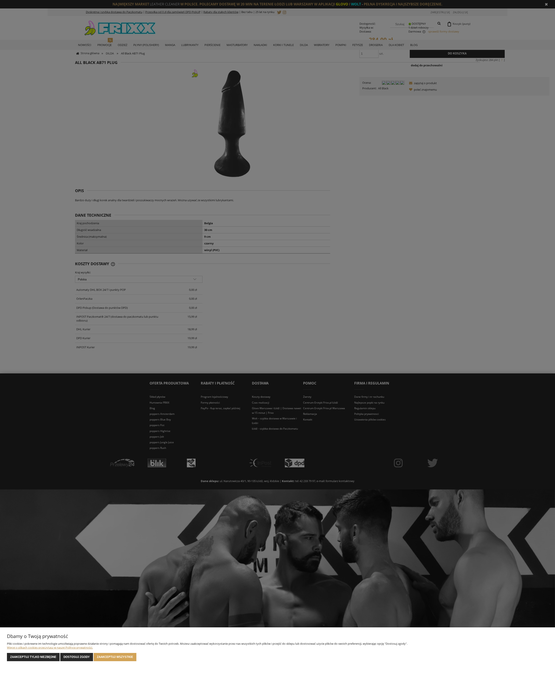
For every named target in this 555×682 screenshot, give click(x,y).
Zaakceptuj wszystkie (115, 657)
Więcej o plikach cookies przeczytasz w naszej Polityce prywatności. (50, 647)
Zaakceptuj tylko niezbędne (33, 657)
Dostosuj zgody (77, 657)
